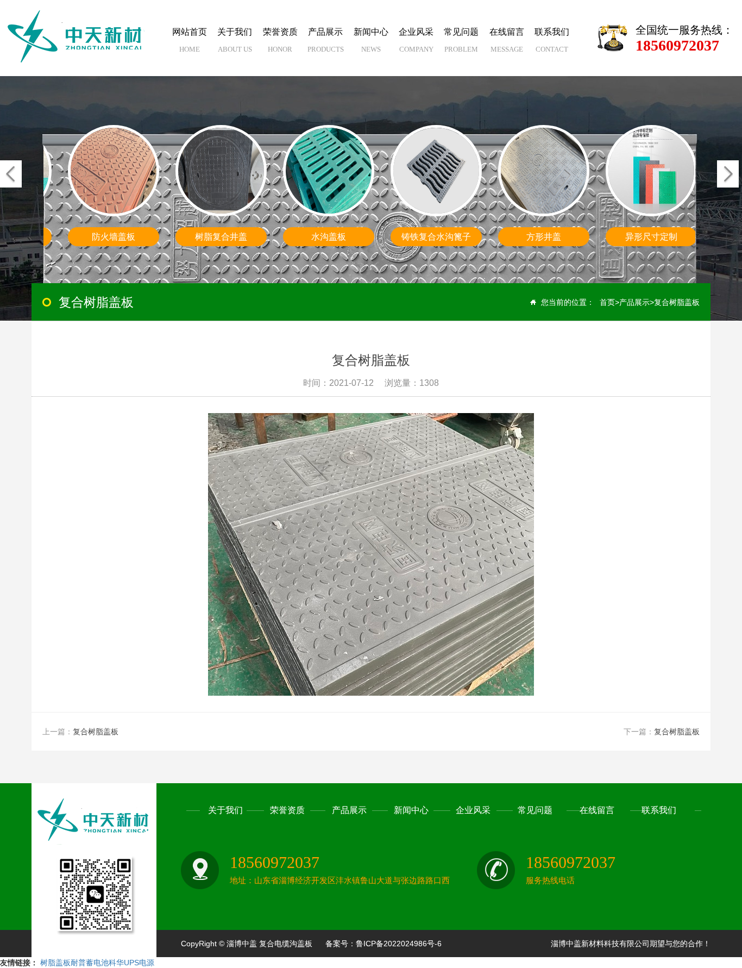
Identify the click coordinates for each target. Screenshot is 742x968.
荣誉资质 (280, 40)
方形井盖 (543, 236)
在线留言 (506, 40)
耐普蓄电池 (90, 962)
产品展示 (325, 40)
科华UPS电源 (131, 962)
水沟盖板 (328, 236)
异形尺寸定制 (651, 236)
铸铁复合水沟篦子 (436, 236)
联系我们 (552, 40)
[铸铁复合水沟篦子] (436, 170)
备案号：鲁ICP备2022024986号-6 (383, 943)
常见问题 (461, 40)
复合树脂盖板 (677, 302)
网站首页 (189, 40)
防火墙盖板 (113, 236)
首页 (607, 302)
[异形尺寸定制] (651, 170)
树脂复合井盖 (221, 236)
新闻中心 (371, 40)
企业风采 (416, 40)
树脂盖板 (55, 962)
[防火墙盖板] (113, 170)
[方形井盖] (543, 170)
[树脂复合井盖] (221, 170)
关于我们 (234, 40)
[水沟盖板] (328, 170)
